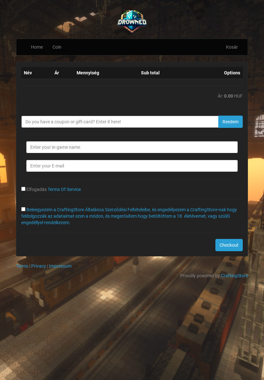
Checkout (229, 245)
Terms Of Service (64, 189)
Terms (22, 266)
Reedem (230, 121)
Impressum (60, 266)
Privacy (38, 266)
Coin (56, 47)
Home (37, 47)
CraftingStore (234, 275)
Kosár (232, 47)
